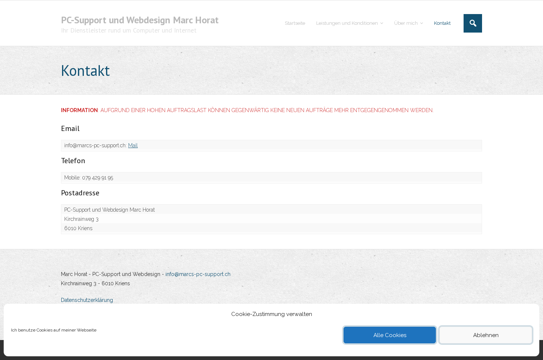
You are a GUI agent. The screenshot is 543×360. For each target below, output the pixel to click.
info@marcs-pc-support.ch (197, 274)
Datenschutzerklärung (87, 300)
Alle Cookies (389, 335)
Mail (133, 145)
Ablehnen (486, 335)
